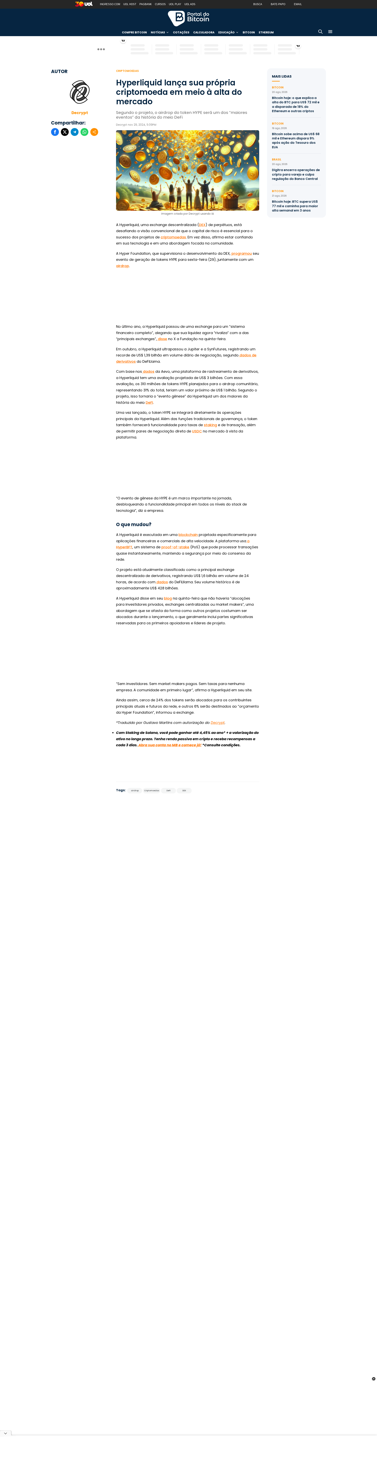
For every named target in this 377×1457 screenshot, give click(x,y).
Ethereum (266, 32)
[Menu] (330, 32)
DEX (202, 224)
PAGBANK (145, 4)
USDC (197, 431)
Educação (226, 32)
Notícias (158, 32)
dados (148, 371)
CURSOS (160, 4)
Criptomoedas (127, 71)
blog (168, 598)
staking (210, 424)
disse (162, 338)
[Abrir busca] (320, 32)
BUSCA (257, 4)
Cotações (181, 32)
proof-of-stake (175, 547)
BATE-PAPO (278, 4)
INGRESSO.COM (110, 4)
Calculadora (203, 32)
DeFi (149, 402)
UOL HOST (129, 4)
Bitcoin (249, 32)
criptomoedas (173, 237)
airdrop (122, 265)
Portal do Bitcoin (188, 18)
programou (242, 253)
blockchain (188, 534)
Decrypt (79, 112)
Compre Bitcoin (134, 32)
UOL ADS (189, 4)
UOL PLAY (175, 4)
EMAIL (298, 4)
